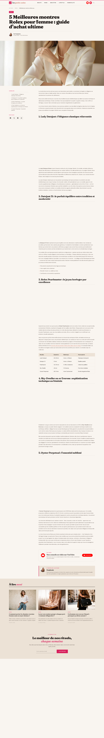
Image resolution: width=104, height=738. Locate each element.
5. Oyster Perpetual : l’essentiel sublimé (18, 109)
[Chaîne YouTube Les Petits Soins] (87, 2)
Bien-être (53, 2)
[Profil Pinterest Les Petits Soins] (90, 2)
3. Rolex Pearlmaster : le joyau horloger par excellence (18, 102)
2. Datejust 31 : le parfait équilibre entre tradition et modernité (19, 98)
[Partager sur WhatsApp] (21, 118)
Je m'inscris (62, 651)
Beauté (39, 2)
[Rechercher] (93, 2)
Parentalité (70, 2)
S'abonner (88, 555)
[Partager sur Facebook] (10, 118)
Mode (45, 2)
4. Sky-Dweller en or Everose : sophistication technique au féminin (19, 106)
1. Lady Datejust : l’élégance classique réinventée (17, 95)
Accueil (11, 8)
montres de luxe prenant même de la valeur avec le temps (66, 345)
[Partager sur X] (14, 118)
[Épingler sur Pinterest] (17, 118)
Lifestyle (61, 2)
